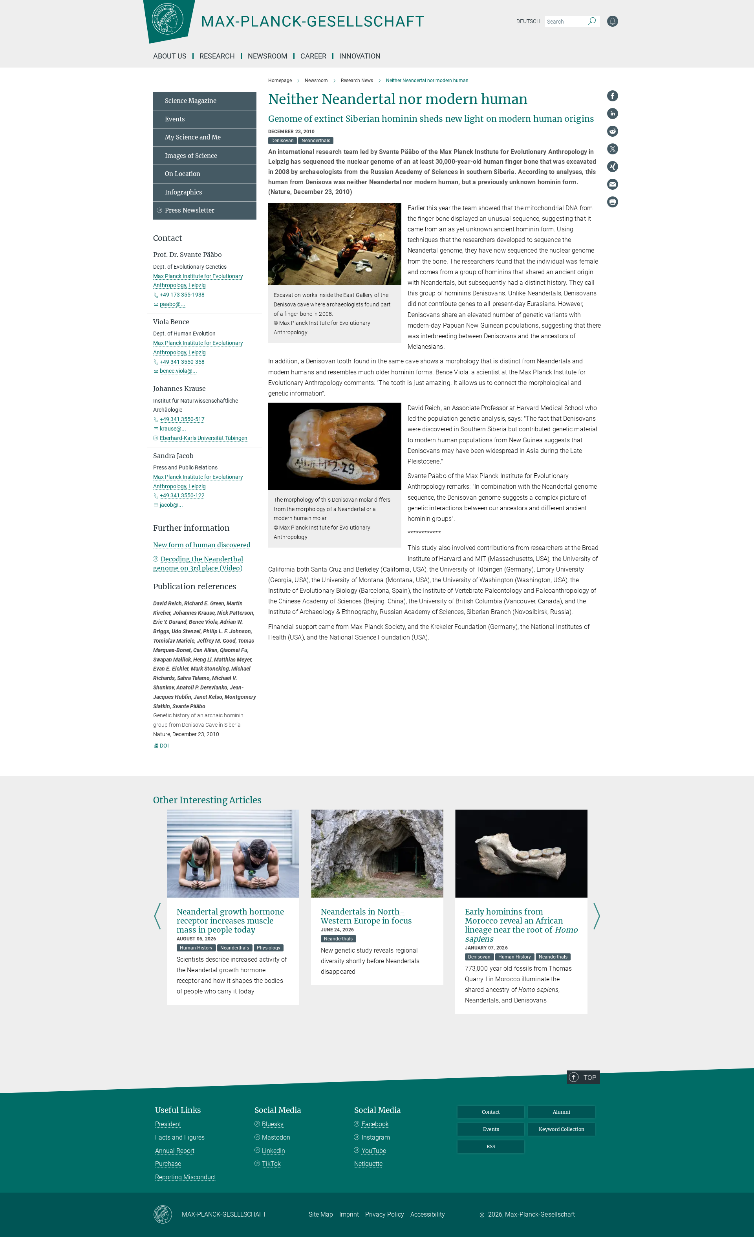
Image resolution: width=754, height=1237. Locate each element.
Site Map (321, 1214)
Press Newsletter (189, 210)
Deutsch (528, 21)
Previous (157, 917)
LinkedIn (273, 1151)
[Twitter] (613, 149)
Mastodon (276, 1137)
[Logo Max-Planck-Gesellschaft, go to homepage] (283, 27)
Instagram (376, 1137)
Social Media (277, 1110)
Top (590, 1077)
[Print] (613, 202)
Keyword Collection (561, 1129)
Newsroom (267, 56)
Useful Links (178, 1110)
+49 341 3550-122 (182, 495)
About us (170, 56)
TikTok (271, 1163)
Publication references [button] (194, 586)
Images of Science (191, 155)
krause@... (173, 428)
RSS (491, 1146)
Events (175, 119)
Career (313, 56)
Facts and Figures (180, 1137)
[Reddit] (613, 131)
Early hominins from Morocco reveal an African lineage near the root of (521, 925)
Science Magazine (190, 100)
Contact (491, 1112)
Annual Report (174, 1151)
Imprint (349, 1214)
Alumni (561, 1112)
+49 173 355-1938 (182, 294)
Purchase (168, 1163)
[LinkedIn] (613, 113)
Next (597, 917)
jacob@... (171, 505)
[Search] (592, 21)
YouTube (374, 1151)
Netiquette (368, 1163)
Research (217, 56)
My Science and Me (193, 137)
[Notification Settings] (612, 21)
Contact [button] (167, 238)
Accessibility (427, 1214)
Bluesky (273, 1124)
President (168, 1124)
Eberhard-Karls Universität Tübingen (203, 438)
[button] (394, 279)
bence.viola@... (178, 371)
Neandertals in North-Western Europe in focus (366, 916)
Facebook (375, 1124)
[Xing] (613, 166)
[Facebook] (613, 96)
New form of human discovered (202, 545)
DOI (164, 745)
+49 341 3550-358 (182, 362)
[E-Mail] (613, 184)
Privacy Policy (384, 1214)
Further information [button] (191, 528)
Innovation (360, 56)
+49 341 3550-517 (182, 419)
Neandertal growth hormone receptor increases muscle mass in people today (230, 921)
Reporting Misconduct (185, 1177)
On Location (182, 174)
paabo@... (172, 304)
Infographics (183, 192)
